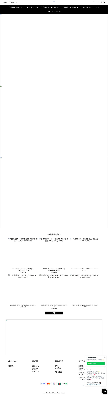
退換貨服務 (35, 368)
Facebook (58, 368)
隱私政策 (81, 368)
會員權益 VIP (35, 365)
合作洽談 (81, 367)
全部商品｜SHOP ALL (15, 7)
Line (56, 365)
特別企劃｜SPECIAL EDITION (50, 7)
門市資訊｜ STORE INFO (54, 11)
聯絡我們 (81, 365)
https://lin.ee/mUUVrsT (93, 384)
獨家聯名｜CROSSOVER (71, 7)
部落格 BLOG (35, 371)
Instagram (58, 367)
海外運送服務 (35, 367)
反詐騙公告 (82, 370)
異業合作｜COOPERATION (91, 7)
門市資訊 (10, 367)
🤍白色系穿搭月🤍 (32, 7)
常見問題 (34, 370)
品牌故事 (10, 365)
